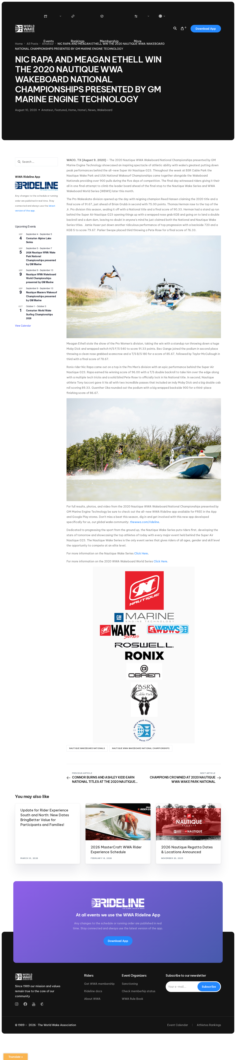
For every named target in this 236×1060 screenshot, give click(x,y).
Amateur (47, 110)
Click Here (141, 553)
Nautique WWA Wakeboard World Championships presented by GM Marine (41, 278)
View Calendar (23, 325)
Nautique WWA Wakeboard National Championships (140, 748)
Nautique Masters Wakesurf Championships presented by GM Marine (41, 296)
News (92, 110)
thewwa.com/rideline (144, 522)
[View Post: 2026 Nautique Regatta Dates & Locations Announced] (188, 821)
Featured (61, 110)
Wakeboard (104, 110)
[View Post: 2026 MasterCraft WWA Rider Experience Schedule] (118, 821)
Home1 (82, 110)
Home (72, 110)
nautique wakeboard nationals (87, 748)
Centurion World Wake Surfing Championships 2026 (39, 314)
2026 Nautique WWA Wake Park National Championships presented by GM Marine (41, 258)
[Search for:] (36, 161)
